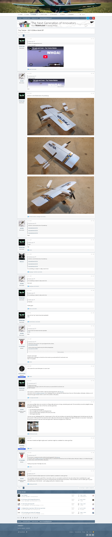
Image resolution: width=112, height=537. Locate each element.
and (32, 69)
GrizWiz (22, 81)
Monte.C (22, 261)
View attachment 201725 (33, 230)
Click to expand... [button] (60, 86)
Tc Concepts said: (31, 383)
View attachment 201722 (33, 228)
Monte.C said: (31, 278)
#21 (93, 38)
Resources (54, 14)
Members (71, 14)
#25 (93, 239)
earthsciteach (21, 373)
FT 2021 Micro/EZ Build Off (27, 504)
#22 (93, 73)
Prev (19, 35)
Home (21, 14)
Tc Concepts (22, 346)
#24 (93, 220)
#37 (93, 470)
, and (35, 272)
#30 (93, 325)
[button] (37, 14)
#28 (93, 290)
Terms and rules (78, 532)
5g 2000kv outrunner (40, 393)
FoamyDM (23, 513)
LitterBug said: (31, 473)
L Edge (81, 500)
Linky (28, 316)
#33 (93, 380)
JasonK (22, 409)
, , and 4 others (37, 216)
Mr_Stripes (23, 509)
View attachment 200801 (33, 344)
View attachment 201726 (33, 233)
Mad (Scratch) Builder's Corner (35, 500)
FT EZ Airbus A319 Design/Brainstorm (30, 499)
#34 (93, 401)
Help (87, 532)
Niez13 (81, 513)
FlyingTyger (21, 32)
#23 (93, 93)
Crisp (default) (22, 532)
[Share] (91, 39)
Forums (34, 14)
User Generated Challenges (34, 505)
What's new (44, 14)
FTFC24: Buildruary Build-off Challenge (30, 512)
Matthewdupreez (83, 496)
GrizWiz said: (30, 41)
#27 (93, 276)
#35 (93, 438)
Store (27, 14)
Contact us (71, 532)
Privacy (83, 532)
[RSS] (93, 532)
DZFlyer (22, 500)
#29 (93, 312)
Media (63, 14)
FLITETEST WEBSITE (21, 528)
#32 (93, 366)
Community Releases (34, 496)
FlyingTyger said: (31, 76)
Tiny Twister (24, 495)
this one (61, 391)
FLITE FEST (28, 528)
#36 (93, 452)
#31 (93, 338)
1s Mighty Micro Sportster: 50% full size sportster (33, 508)
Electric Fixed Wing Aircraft (35, 509)
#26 (93, 254)
